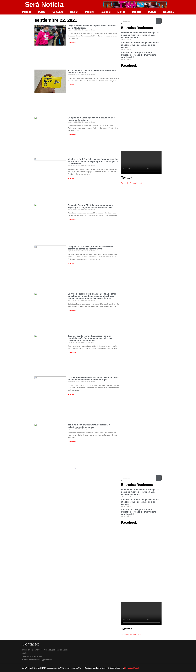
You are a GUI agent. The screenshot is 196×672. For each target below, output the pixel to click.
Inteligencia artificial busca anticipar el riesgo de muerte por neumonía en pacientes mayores (140, 35)
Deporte (136, 12)
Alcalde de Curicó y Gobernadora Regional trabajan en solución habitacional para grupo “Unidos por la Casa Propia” (93, 161)
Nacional (105, 12)
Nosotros (168, 12)
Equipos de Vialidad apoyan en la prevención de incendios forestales (91, 119)
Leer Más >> (72, 42)
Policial (89, 12)
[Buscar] (158, 21)
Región (74, 12)
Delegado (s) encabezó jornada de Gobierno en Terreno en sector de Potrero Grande (91, 247)
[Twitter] (160, 668)
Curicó (42, 12)
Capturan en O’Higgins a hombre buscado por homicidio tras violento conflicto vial (138, 55)
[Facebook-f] (153, 668)
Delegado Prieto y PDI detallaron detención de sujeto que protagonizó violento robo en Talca (90, 206)
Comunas (57, 12)
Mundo (121, 12)
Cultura (152, 12)
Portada (26, 12)
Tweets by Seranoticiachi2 (131, 183)
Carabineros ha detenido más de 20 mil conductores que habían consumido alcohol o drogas (93, 378)
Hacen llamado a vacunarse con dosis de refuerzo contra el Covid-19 (92, 71)
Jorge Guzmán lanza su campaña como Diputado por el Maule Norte (92, 27)
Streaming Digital (131, 668)
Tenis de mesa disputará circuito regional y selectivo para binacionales (89, 426)
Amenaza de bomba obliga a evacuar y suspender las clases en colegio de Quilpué (140, 45)
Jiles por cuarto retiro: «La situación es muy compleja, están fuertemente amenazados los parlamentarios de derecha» (90, 338)
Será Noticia (44, 4)
